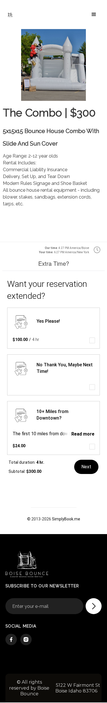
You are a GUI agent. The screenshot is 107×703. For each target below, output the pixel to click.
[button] (93, 14)
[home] (19, 14)
